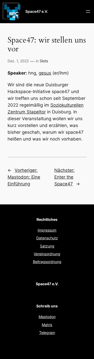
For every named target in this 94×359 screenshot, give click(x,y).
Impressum (47, 230)
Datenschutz (47, 238)
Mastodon (47, 316)
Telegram (47, 332)
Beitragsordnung (47, 261)
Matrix (47, 325)
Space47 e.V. (36, 11)
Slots (44, 61)
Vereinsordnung (47, 254)
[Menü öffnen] (88, 11)
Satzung (47, 246)
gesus (45, 73)
